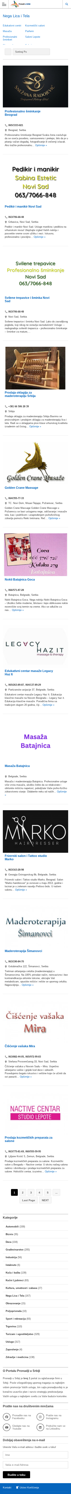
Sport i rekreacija (16, 1318)
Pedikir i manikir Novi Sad (23, 206)
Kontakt (7, 1487)
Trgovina (11, 1326)
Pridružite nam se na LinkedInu (55, 1427)
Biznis (9, 1234)
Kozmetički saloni (35, 25)
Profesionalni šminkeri (10, 38)
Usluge (10, 1341)
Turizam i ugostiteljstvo (19, 1334)
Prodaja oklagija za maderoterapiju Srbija (20, 394)
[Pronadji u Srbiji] (31, 4)
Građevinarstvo (14, 1249)
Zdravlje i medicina (17, 1357)
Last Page (28, 1200)
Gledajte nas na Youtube (21, 1427)
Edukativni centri (12, 25)
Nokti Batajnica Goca (20, 579)
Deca (8, 1242)
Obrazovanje (13, 1303)
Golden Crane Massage (21, 487)
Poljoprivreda (14, 1311)
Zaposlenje (12, 1349)
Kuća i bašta (13, 1272)
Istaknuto (11, 1265)
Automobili (12, 1226)
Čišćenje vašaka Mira (20, 1046)
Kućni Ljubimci (15, 1280)
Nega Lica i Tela (15, 1295)
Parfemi (29, 31)
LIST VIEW (8, 52)
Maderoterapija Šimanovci (23, 951)
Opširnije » (40, 145)
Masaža (7, 31)
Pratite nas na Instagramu (53, 1417)
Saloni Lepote (32, 36)
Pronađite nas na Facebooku (21, 1417)
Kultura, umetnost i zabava (21, 1288)
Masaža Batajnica (17, 766)
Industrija (11, 1257)
